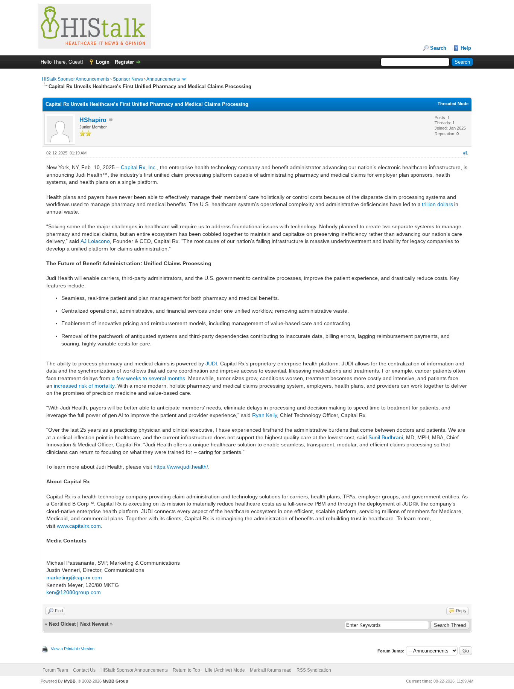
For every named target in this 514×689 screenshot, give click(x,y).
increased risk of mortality (84, 386)
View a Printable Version (72, 648)
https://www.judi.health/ (181, 467)
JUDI (211, 364)
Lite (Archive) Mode (225, 670)
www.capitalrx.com (79, 526)
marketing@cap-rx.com (74, 577)
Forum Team (55, 670)
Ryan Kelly (264, 415)
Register (124, 62)
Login (102, 62)
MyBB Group (115, 681)
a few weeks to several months (148, 378)
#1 (465, 153)
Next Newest (94, 624)
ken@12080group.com (73, 592)
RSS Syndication (314, 670)
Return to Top (186, 670)
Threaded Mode (453, 103)
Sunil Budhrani (385, 437)
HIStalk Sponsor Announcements (75, 79)
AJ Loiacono (95, 241)
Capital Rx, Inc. (139, 167)
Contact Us (84, 670)
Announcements (163, 79)
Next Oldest (62, 624)
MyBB (70, 681)
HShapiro (92, 120)
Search (438, 48)
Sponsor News (128, 79)
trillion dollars (437, 204)
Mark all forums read (271, 670)
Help (466, 48)
